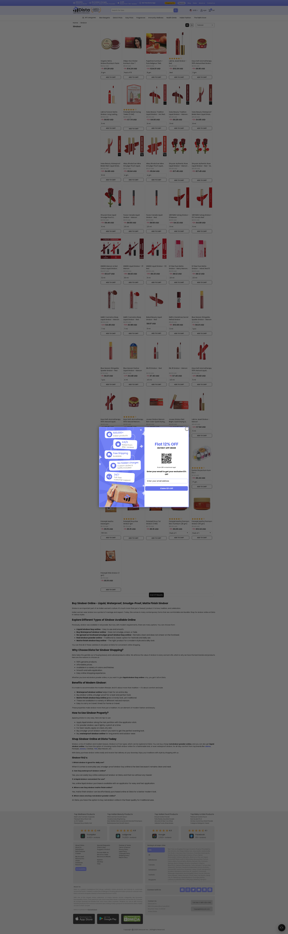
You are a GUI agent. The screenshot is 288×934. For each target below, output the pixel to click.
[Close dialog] (187, 429)
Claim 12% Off (166, 488)
